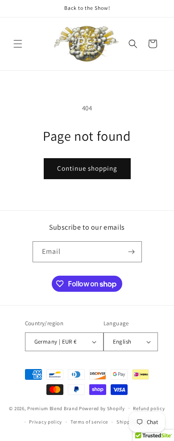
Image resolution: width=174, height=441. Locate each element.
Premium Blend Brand (52, 408)
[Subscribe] (131, 251)
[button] (18, 44)
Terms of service (89, 422)
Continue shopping (87, 168)
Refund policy (149, 408)
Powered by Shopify (102, 408)
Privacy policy (45, 422)
